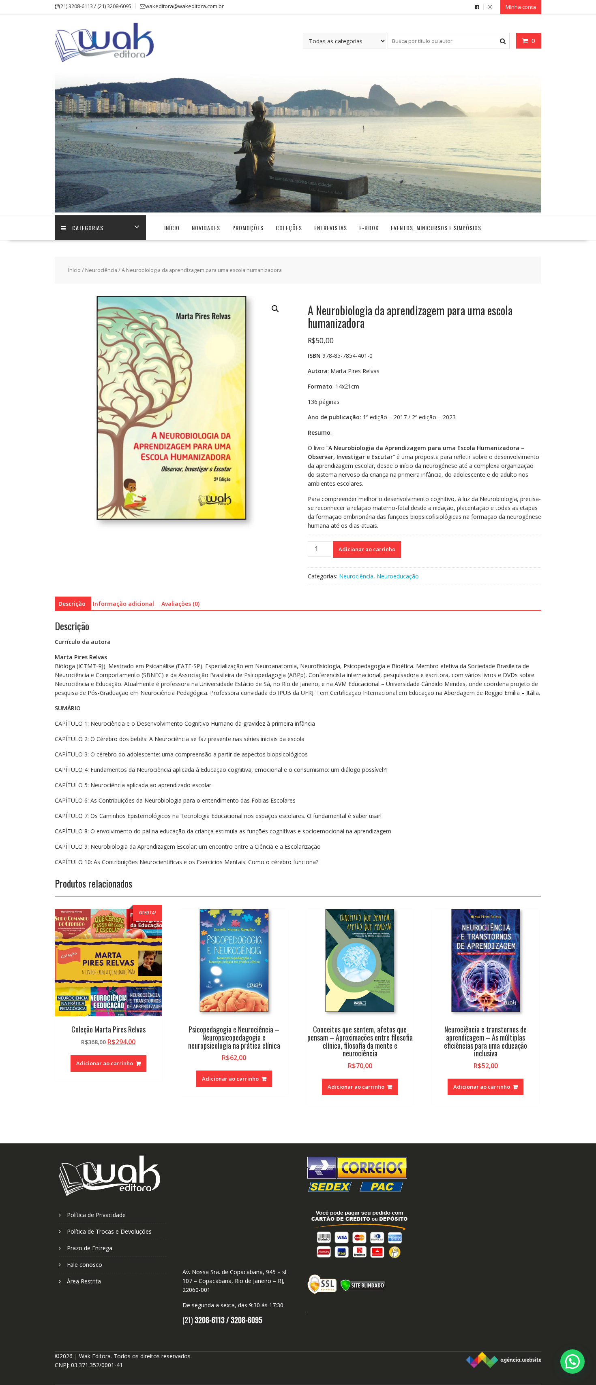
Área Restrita (84, 1281)
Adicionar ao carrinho (367, 549)
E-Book (369, 227)
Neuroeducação (398, 576)
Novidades (206, 227)
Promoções (248, 227)
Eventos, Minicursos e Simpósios (436, 227)
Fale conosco (84, 1264)
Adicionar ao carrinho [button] (104, 1063)
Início (172, 227)
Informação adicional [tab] (123, 604)
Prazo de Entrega (89, 1248)
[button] (275, 309)
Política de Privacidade (96, 1215)
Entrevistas (330, 227)
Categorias (87, 227)
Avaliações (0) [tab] (180, 604)
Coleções (289, 227)
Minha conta (521, 7)
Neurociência (101, 270)
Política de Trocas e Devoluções (109, 1231)
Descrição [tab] (72, 604)
